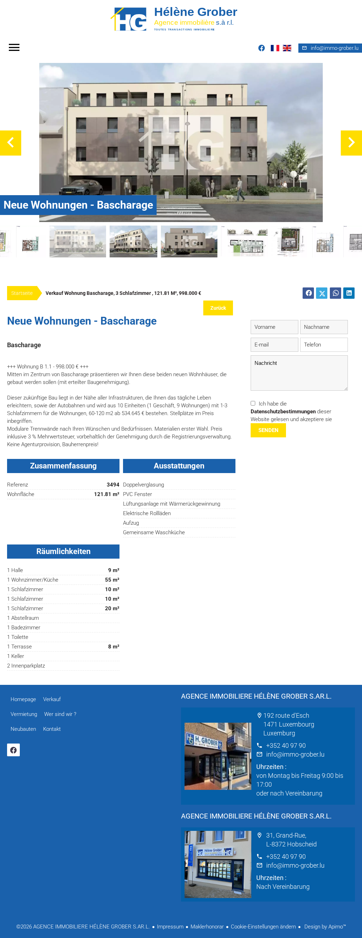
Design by (324, 927)
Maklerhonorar (207, 927)
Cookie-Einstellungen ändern (263, 927)
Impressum (170, 927)
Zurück (218, 308)
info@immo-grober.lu (295, 754)
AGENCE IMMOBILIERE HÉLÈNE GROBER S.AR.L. (256, 696)
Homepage (181, 19)
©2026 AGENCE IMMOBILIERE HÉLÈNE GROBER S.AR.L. (83, 927)
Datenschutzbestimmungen (283, 411)
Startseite (22, 293)
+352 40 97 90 (286, 745)
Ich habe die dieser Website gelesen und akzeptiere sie (291, 412)
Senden (268, 430)
